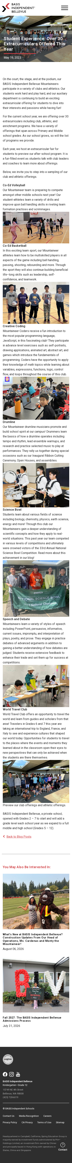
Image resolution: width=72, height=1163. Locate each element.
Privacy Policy (10, 1122)
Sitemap (60, 1122)
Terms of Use (44, 1122)
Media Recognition (29, 1116)
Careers (47, 1116)
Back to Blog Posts (18, 836)
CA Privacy (27, 1122)
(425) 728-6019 (10, 1097)
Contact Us (8, 1116)
